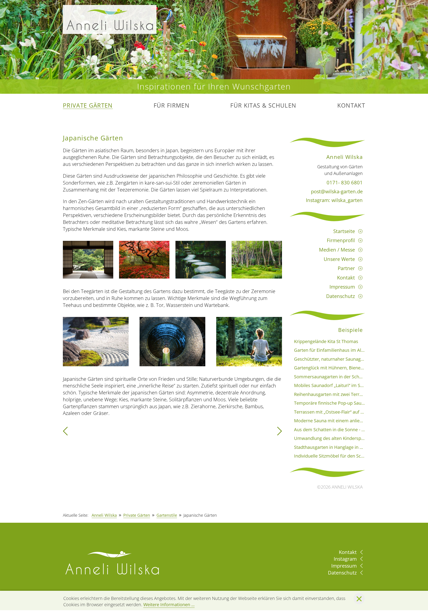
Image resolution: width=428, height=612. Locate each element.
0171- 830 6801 (345, 182)
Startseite (344, 231)
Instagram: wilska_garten (334, 200)
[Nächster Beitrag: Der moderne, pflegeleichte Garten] (279, 432)
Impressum (342, 286)
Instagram (346, 558)
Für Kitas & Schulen (263, 105)
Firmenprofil (341, 240)
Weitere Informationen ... (169, 605)
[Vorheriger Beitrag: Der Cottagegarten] (65, 432)
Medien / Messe (337, 249)
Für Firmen (171, 105)
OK (359, 598)
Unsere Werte (339, 259)
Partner (346, 268)
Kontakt (351, 105)
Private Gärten (88, 105)
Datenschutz (340, 296)
